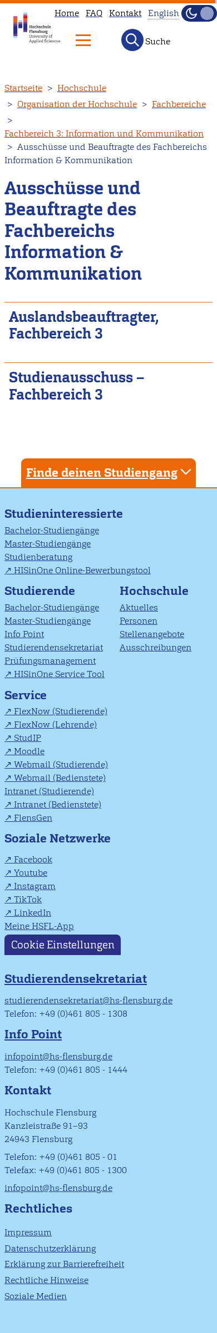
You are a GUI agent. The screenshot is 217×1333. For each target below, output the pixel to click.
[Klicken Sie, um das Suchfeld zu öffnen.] (132, 40)
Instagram (35, 886)
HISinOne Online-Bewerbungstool (82, 570)
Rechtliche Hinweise (46, 1280)
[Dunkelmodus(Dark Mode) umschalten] (199, 13)
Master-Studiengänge (47, 543)
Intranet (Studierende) (49, 791)
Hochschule (81, 88)
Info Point (24, 634)
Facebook (33, 859)
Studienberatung (38, 557)
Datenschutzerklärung (50, 1248)
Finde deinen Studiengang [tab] (101, 472)
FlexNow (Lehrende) (55, 724)
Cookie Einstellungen (63, 945)
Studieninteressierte (63, 514)
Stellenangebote (152, 634)
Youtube (30, 872)
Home (67, 13)
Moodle (29, 751)
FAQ (94, 13)
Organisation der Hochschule (77, 104)
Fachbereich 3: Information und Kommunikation (104, 133)
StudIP (27, 738)
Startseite (23, 88)
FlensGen (33, 818)
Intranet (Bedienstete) (57, 804)
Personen (138, 621)
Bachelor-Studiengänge (51, 530)
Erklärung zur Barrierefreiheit (64, 1264)
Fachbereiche (179, 104)
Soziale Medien (35, 1296)
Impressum (28, 1232)
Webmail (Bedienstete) (60, 778)
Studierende (39, 591)
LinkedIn (32, 912)
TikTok (28, 899)
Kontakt (125, 13)
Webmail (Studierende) (61, 764)
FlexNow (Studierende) (60, 711)
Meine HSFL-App (39, 926)
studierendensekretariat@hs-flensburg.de (88, 1000)
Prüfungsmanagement (50, 660)
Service (25, 695)
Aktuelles (139, 607)
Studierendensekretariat (53, 647)
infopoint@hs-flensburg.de (58, 1056)
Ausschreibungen (155, 647)
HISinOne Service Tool (59, 674)
